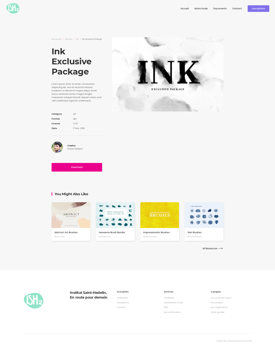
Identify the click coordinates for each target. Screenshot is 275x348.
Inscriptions (258, 8)
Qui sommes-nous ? (221, 297)
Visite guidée (217, 312)
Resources (56, 39)
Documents (220, 8)
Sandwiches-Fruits (173, 302)
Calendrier (122, 297)
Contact (237, 8)
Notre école (201, 8)
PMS (166, 307)
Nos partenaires (172, 312)
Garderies (169, 297)
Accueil (184, 8)
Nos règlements (219, 307)
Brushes (68, 39)
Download (77, 167)
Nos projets (217, 302)
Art (77, 39)
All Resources (210, 248)
